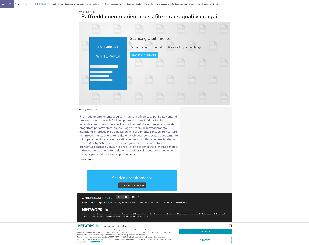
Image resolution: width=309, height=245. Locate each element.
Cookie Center (181, 202)
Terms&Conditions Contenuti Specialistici (154, 202)
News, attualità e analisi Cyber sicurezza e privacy (175, 4)
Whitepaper (92, 109)
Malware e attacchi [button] (93, 4)
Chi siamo (216, 4)
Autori (92, 202)
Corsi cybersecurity (203, 4)
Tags (99, 202)
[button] (7, 4)
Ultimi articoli (58, 4)
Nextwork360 (87, 214)
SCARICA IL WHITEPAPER (144, 55)
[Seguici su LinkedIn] (133, 197)
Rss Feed (108, 202)
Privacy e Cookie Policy (125, 202)
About (84, 202)
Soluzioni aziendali (134, 4)
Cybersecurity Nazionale (74, 4)
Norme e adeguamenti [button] (113, 4)
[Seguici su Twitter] (138, 197)
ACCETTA (205, 231)
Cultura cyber (148, 4)
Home (81, 109)
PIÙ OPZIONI (205, 240)
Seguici (121, 197)
